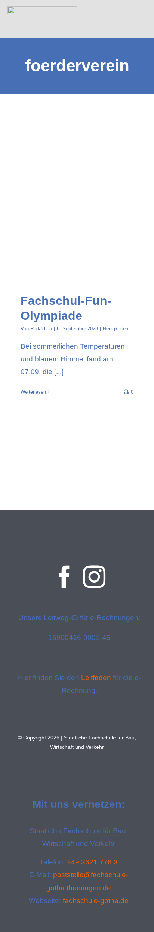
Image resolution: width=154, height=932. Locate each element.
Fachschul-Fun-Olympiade (70, 231)
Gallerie (84, 231)
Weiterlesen (33, 392)
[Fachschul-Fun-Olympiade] (77, 230)
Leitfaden (96, 678)
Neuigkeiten (115, 328)
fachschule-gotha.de (96, 901)
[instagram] (94, 577)
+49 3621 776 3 (92, 862)
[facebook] (64, 577)
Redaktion (41, 328)
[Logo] (42, 10)
